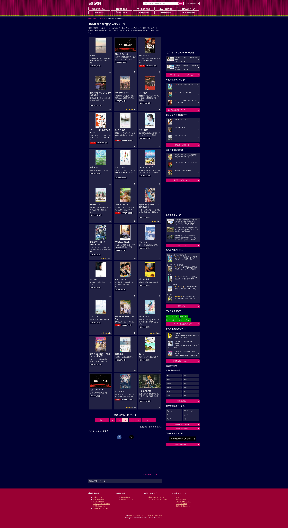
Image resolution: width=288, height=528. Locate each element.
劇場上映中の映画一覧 (182, 145)
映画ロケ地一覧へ (182, 428)
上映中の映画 (122, 9)
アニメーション (189, 411)
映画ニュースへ (182, 245)
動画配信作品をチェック (182, 180)
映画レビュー (182, 306)
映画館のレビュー (127, 499)
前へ (102, 420)
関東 (185, 375)
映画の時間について (182, 444)
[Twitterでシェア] (131, 437)
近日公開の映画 (166, 9)
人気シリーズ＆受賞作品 (101, 504)
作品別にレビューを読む (101, 508)
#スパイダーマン (171, 316)
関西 (168, 379)
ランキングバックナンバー (157, 499)
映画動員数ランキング (156, 497)
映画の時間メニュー (99, 9)
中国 (168, 391)
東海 (185, 379)
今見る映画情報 (181, 504)
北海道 (169, 383)
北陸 (185, 387)
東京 (168, 375)
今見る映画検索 (192, 3)
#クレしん (183, 316)
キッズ (186, 415)
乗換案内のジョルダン (137, 516)
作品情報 (102, 18)
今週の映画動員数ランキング (175, 110)
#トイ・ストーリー (172, 320)
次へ (149, 420)
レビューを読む (189, 13)
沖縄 (185, 395)
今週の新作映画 (144, 9)
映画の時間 (92, 18)
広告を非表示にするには (152, 474)
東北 (185, 383)
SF (168, 415)
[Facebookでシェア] (119, 437)
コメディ (170, 419)
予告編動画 (145, 13)
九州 (168, 395)
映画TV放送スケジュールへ (182, 361)
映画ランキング (189, 9)
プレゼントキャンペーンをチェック (182, 75)
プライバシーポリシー (154, 516)
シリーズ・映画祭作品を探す (182, 324)
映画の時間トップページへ (98, 481)
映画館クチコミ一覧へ (182, 424)
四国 (185, 391)
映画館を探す (100, 13)
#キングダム (185, 320)
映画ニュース (122, 13)
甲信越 (169, 387)
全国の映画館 (125, 497)
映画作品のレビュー (100, 506)
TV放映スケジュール (183, 502)
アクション (170, 411)
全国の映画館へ (182, 401)
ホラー (186, 419)
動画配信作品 (167, 13)
